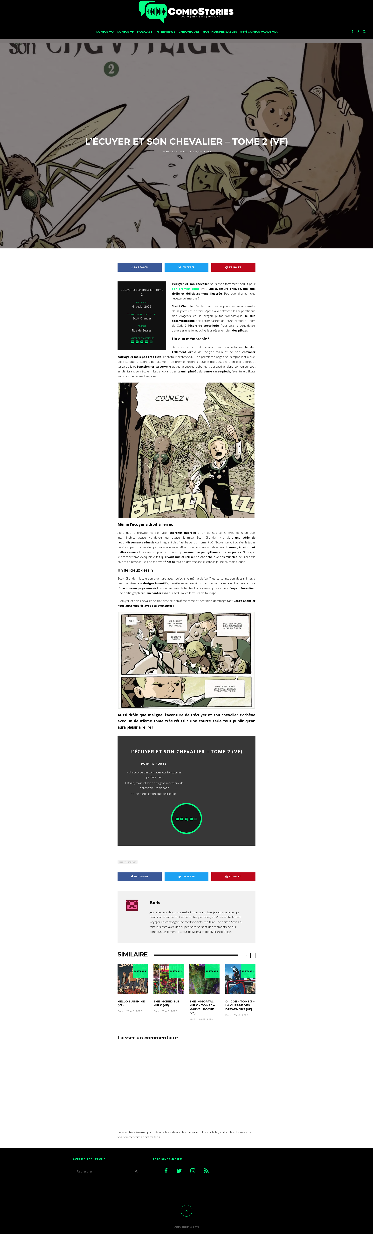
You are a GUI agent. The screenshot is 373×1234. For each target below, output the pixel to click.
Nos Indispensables (220, 31)
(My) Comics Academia (258, 31)
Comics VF (125, 31)
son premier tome (186, 289)
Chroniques (189, 31)
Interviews (165, 31)
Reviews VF (185, 151)
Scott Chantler (128, 862)
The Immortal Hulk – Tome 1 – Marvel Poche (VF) (202, 1007)
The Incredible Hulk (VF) (166, 1003)
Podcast (145, 31)
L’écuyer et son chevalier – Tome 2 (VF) (186, 751)
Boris (166, 151)
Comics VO (105, 31)
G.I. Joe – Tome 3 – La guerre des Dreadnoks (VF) (239, 1005)
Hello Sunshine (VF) (131, 1003)
